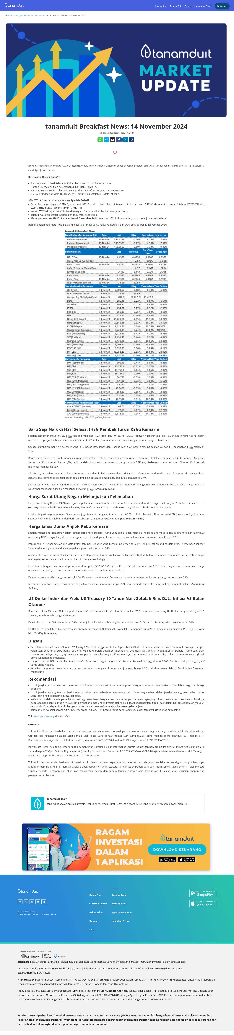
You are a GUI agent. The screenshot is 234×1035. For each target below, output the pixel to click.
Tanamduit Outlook (32, 15)
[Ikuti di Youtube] (37, 901)
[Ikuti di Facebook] (20, 901)
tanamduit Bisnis (203, 6)
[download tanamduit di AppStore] (202, 904)
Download (222, 6)
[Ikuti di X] (26, 901)
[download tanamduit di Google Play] (202, 894)
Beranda (10, 15)
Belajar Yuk (175, 6)
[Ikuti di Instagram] (32, 901)
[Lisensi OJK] (46, 958)
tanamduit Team (111, 132)
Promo (188, 6)
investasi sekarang (44, 716)
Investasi (159, 6)
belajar (19, 15)
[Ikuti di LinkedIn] (43, 901)
